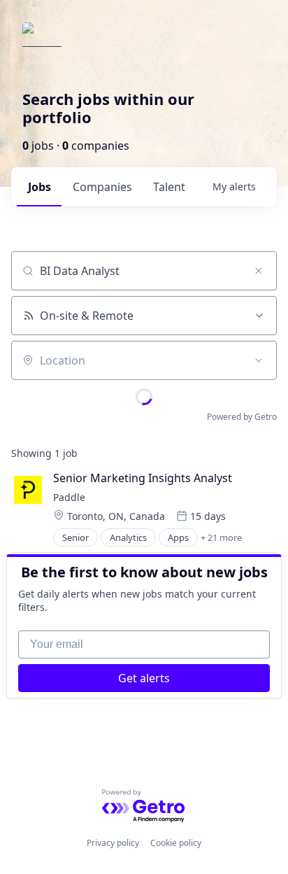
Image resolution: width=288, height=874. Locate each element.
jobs (39, 187)
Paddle (69, 497)
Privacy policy (113, 843)
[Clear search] (258, 270)
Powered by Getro (242, 417)
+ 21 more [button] (221, 537)
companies (102, 187)
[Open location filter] (258, 360)
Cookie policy (175, 843)
